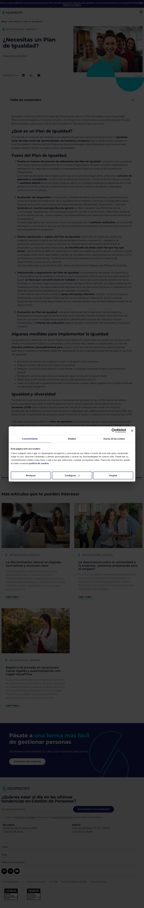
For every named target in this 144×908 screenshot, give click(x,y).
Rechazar (31, 475)
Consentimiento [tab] (30, 439)
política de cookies (39, 463)
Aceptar (113, 475)
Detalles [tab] (72, 439)
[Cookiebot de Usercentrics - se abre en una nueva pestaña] (113, 431)
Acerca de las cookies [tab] (114, 439)
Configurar (70, 475)
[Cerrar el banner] (132, 431)
